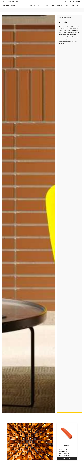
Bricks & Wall (8, 10)
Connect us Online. (15, 1)
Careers (72, 5)
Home (30, 5)
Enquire (66, 5)
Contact (78, 5)
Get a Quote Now (67, 458)
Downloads (60, 5)
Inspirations (52, 5)
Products (46, 5)
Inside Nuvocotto (37, 5)
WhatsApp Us (77, 1)
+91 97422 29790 (68, 1)
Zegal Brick (67, 446)
